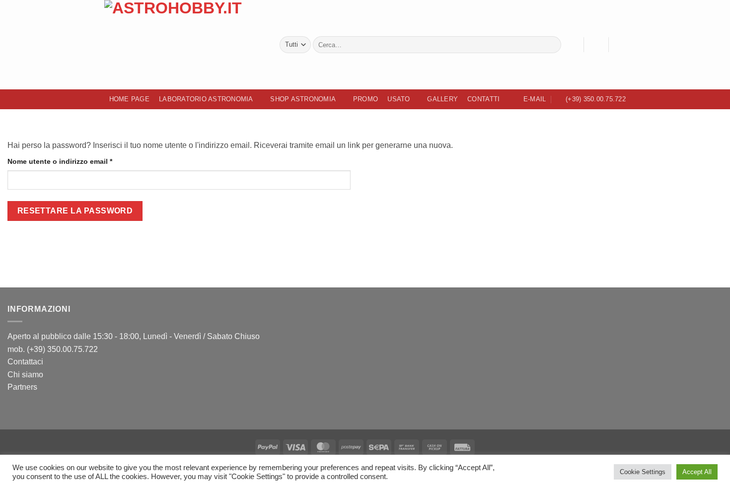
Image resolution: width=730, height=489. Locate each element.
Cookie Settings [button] (642, 472)
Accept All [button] (697, 472)
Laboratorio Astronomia (206, 99)
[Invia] (552, 44)
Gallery (442, 99)
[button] (621, 45)
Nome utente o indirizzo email (75, 161)
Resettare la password (75, 211)
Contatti (483, 99)
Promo (365, 99)
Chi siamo (25, 374)
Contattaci (25, 361)
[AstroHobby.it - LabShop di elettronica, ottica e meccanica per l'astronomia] (184, 44)
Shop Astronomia (303, 99)
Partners (22, 387)
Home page (129, 99)
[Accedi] (596, 45)
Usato (398, 99)
